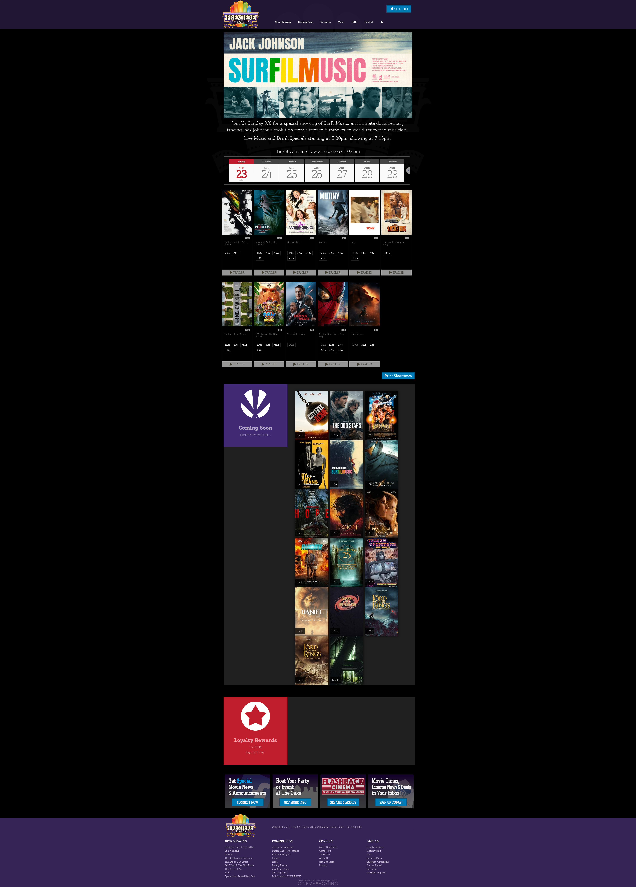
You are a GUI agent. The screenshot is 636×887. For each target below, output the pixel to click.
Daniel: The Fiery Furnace (285, 850)
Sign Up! (400, 9)
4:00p (387, 253)
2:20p (268, 253)
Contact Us (325, 850)
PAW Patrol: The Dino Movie (239, 865)
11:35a (259, 253)
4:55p (276, 253)
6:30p (259, 350)
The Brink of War (234, 868)
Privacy (323, 865)
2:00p (227, 253)
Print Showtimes (398, 375)
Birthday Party (374, 858)
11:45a (259, 344)
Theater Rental (374, 865)
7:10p (227, 350)
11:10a (355, 253)
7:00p (236, 253)
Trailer (238, 272)
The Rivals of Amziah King (239, 858)
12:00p (323, 253)
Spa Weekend (232, 850)
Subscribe (324, 854)
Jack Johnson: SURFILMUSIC (286, 876)
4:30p (244, 344)
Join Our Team (326, 861)
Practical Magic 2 (281, 854)
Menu (341, 22)
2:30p (331, 253)
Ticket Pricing (374, 850)
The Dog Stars (279, 872)
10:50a (291, 344)
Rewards (325, 22)
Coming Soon (305, 22)
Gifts (354, 22)
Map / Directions (328, 847)
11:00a (355, 344)
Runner (276, 858)
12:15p (291, 253)
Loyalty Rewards (375, 847)
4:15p (372, 253)
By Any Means (279, 865)
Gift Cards (372, 868)
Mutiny (228, 854)
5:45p (331, 350)
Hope (275, 861)
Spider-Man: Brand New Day (240, 876)
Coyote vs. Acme (280, 868)
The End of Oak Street (236, 861)
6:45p (340, 350)
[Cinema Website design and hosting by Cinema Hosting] (318, 882)
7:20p (291, 258)
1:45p (363, 253)
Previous (224, 170)
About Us (324, 858)
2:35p (363, 344)
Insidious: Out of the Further (240, 847)
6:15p (372, 344)
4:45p (340, 253)
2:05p (268, 344)
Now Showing (283, 22)
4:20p (276, 344)
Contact (369, 22)
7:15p (323, 258)
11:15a (323, 344)
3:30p (323, 350)
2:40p (299, 253)
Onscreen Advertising (378, 861)
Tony (227, 872)
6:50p (355, 258)
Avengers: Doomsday (283, 847)
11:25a (227, 344)
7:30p (259, 258)
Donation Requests (376, 872)
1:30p (236, 344)
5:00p (308, 253)
